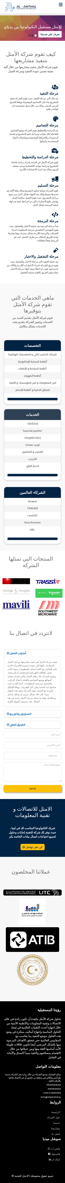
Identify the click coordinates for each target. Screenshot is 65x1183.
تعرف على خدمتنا (50, 34)
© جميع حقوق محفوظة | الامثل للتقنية (33, 1176)
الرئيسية (55, 1112)
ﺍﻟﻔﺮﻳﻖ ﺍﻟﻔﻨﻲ (17, 724)
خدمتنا (56, 1123)
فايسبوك (55, 1154)
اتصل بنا (56, 1134)
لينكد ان (55, 1159)
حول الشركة (53, 1117)
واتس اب (55, 1148)
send (32, 789)
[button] (5, 28)
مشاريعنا (55, 1128)
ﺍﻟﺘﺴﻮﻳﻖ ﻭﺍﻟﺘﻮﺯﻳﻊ (20, 713)
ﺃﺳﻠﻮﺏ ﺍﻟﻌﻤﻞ (17, 653)
